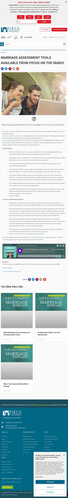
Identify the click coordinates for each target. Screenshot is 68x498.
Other (44, 22)
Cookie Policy (5, 495)
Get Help (13, 50)
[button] (2, 44)
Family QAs (7, 50)
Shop (46, 432)
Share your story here (42, 405)
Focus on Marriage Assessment (11, 271)
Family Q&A (19, 50)
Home (2, 50)
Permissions (13, 495)
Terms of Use (28, 492)
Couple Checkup (7, 140)
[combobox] (33, 44)
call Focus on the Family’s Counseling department (42, 237)
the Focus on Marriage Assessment (12, 136)
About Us (4, 432)
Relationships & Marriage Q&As (31, 50)
